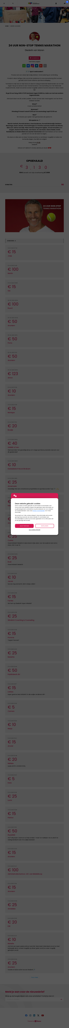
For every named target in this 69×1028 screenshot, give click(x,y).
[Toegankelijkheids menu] (67, 2)
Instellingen (44, 526)
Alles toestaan (24, 526)
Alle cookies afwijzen (34, 530)
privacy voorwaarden (39, 511)
